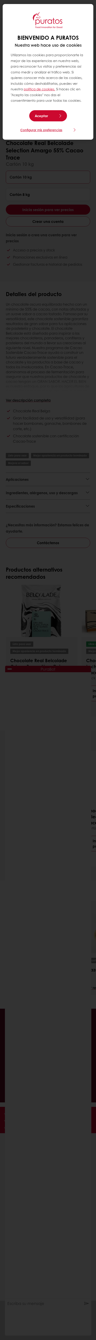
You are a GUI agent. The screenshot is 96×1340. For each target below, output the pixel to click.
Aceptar (41, 115)
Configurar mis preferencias (41, 130)
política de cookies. (39, 89)
